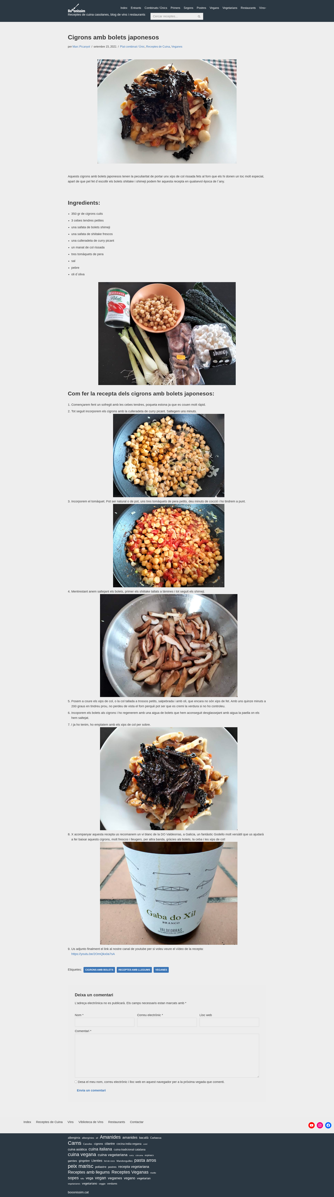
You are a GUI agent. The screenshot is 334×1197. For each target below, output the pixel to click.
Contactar (137, 1122)
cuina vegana (82, 1154)
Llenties (97, 1160)
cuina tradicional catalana (129, 1149)
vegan (100, 1178)
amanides (129, 1137)
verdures (112, 1183)
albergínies (88, 1137)
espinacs (149, 1155)
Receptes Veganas (130, 1172)
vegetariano (89, 1183)
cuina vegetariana (113, 1155)
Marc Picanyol (81, 46)
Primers (175, 7)
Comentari (83, 1031)
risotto (153, 1173)
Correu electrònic (150, 1015)
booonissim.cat (78, 1192)
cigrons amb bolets (99, 970)
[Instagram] (320, 1125)
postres (112, 1166)
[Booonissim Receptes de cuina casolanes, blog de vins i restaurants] (76, 8)
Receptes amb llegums (134, 970)
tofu (82, 1179)
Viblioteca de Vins (90, 1122)
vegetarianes (74, 1184)
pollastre (100, 1167)
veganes (161, 970)
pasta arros (145, 1160)
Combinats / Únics (156, 7)
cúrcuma (139, 1155)
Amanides (110, 1137)
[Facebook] (328, 1125)
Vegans (214, 7)
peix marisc (80, 1166)
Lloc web (206, 1015)
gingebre (84, 1160)
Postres (201, 7)
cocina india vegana (129, 1143)
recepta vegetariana (133, 1167)
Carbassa (155, 1137)
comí (145, 1144)
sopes (73, 1178)
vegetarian (143, 1178)
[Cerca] (199, 16)
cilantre (110, 1143)
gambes (72, 1160)
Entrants (136, 7)
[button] (265, 8)
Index (124, 7)
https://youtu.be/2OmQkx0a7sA (93, 954)
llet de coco (109, 1161)
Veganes (176, 46)
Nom (79, 1015)
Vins (262, 7)
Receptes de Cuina (158, 46)
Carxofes (87, 1144)
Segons (188, 7)
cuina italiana (100, 1149)
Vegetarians (229, 7)
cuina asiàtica (77, 1149)
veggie (102, 1183)
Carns (74, 1143)
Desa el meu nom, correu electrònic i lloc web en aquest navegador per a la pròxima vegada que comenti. (151, 1082)
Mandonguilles (125, 1161)
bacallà (143, 1137)
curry (131, 1155)
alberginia (74, 1137)
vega (89, 1178)
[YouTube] (311, 1125)
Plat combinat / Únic (132, 46)
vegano (129, 1178)
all (97, 1138)
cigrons (98, 1143)
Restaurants (248, 7)
